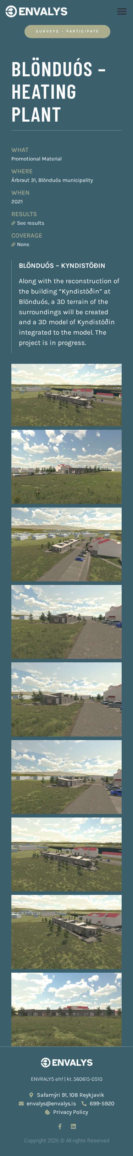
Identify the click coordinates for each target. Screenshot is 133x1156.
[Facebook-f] (60, 1126)
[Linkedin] (73, 1126)
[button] (122, 11)
